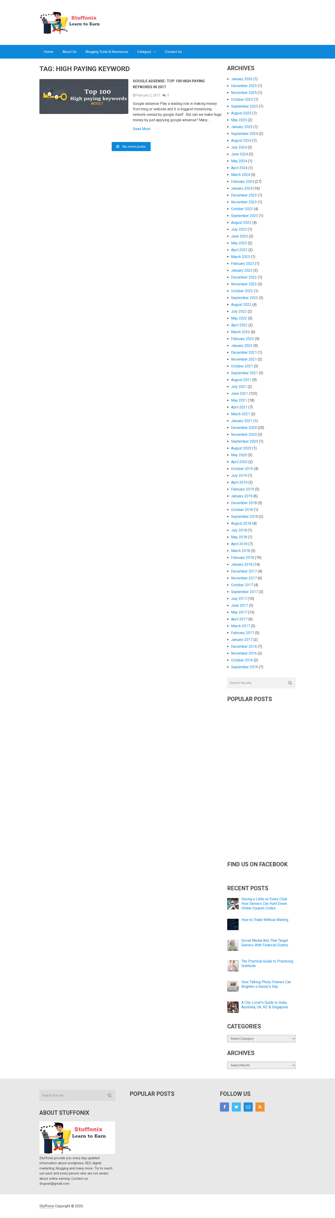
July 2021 (239, 386)
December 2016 (244, 646)
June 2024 (239, 154)
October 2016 (242, 660)
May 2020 (239, 455)
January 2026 (242, 79)
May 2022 (239, 318)
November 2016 (244, 653)
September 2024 (244, 134)
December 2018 (244, 503)
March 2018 (240, 551)
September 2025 (244, 106)
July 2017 (239, 598)
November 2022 (244, 284)
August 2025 (241, 113)
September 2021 (244, 373)
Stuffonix (46, 1206)
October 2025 (242, 99)
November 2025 (244, 92)
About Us (69, 52)
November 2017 (244, 578)
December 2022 (244, 277)
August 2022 (241, 304)
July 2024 (239, 147)
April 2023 (239, 250)
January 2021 (242, 421)
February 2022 (242, 339)
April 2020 (239, 462)
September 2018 (244, 516)
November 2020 (244, 434)
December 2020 (244, 428)
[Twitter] (236, 1107)
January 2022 (242, 345)
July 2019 (239, 475)
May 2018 (239, 537)
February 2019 (242, 489)
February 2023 (242, 263)
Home (48, 52)
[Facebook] (224, 1107)
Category (144, 52)
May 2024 (239, 161)
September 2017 (244, 592)
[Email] (248, 1107)
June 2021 (239, 393)
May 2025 (239, 120)
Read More (141, 129)
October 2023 (242, 209)
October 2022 (242, 291)
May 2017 (239, 612)
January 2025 (242, 127)
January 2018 (242, 564)
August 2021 (241, 380)
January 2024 (242, 188)
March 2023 (240, 257)
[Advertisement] (213, 18)
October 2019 (242, 469)
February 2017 (242, 633)
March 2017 (240, 626)
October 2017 (242, 585)
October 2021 (242, 366)
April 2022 (239, 325)
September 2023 (244, 216)
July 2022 (239, 311)
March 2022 (240, 332)
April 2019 (239, 482)
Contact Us (173, 52)
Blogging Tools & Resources (107, 52)
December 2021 (244, 352)
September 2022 (244, 298)
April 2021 (239, 407)
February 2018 (242, 557)
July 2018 (239, 530)
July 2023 (239, 229)
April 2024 (239, 168)
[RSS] (260, 1107)
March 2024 (240, 175)
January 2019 (242, 496)
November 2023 (244, 202)
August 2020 (241, 448)
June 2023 (239, 236)
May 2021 (239, 400)
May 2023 (239, 243)
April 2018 (239, 544)
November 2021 (244, 359)
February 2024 (242, 181)
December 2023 (244, 195)
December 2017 (244, 571)
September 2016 (244, 667)
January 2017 (242, 639)
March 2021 (240, 414)
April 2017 (239, 619)
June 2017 (239, 605)
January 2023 (242, 270)
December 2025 (244, 86)
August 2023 (241, 222)
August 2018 (241, 523)
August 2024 (241, 140)
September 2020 (244, 441)
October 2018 (242, 510)
